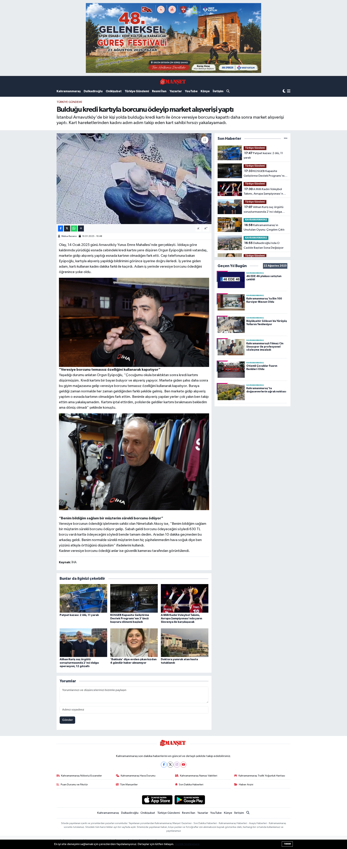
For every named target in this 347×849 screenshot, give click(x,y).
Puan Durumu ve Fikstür (74, 784)
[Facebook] (164, 765)
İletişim (218, 91)
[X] (170, 765)
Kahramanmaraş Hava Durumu (138, 775)
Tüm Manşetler (129, 784)
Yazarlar (176, 91)
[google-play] (190, 799)
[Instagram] (177, 765)
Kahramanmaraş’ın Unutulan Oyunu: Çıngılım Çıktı (264, 227)
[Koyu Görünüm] (284, 91)
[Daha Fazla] (81, 228)
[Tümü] (285, 138)
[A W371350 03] (134, 461)
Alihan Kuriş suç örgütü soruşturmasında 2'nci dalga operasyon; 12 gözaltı (79, 663)
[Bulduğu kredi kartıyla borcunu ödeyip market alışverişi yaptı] (134, 178)
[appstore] (157, 799)
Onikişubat (114, 91)
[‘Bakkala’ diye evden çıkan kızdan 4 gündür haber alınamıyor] (134, 642)
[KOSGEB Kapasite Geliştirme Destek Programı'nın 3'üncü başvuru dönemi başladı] (134, 598)
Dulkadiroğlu (93, 91)
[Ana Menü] (288, 91)
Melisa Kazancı (69, 236)
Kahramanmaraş (69, 91)
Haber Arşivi (246, 784)
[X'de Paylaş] (67, 228)
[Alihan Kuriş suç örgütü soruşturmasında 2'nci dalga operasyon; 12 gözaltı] (83, 642)
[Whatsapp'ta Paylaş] (74, 228)
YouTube (191, 91)
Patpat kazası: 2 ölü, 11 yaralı (79, 615)
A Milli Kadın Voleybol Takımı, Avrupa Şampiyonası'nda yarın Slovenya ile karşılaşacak (181, 618)
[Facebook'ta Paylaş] (60, 228)
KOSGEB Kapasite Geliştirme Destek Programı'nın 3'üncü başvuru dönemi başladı (129, 618)
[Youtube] (183, 765)
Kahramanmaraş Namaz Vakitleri (198, 775)
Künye (205, 91)
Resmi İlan (159, 91)
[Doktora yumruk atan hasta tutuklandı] (184, 642)
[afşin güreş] (173, 37)
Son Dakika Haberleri (191, 784)
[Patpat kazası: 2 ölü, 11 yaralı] (83, 598)
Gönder (67, 720)
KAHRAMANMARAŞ (256, 220)
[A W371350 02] (134, 322)
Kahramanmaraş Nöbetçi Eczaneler (81, 775)
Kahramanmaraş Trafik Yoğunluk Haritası (262, 775)
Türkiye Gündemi (137, 91)
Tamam (287, 844)
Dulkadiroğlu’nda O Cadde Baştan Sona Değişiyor (264, 245)
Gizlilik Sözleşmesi (187, 844)
